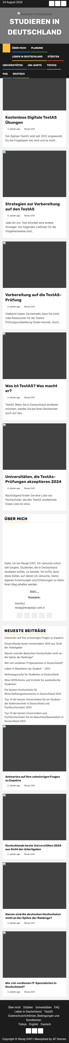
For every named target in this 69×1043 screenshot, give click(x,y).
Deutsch (19, 73)
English (33, 1024)
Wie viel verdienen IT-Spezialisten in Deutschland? (33, 663)
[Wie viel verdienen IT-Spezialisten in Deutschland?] (34, 954)
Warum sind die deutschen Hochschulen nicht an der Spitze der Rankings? (33, 916)
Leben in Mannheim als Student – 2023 (27, 668)
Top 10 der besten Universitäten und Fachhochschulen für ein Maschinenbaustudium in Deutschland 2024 (34, 717)
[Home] (6, 47)
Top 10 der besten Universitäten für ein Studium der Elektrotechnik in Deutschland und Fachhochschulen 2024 (32, 703)
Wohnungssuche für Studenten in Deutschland (31, 674)
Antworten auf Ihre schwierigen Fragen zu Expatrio (34, 637)
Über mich (19, 47)
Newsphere (41, 1039)
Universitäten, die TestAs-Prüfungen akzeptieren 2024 (33, 479)
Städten (53, 56)
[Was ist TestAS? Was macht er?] (34, 355)
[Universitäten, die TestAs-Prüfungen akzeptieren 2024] (34, 446)
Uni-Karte (35, 65)
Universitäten (13, 65)
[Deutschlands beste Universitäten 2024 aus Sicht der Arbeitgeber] (34, 817)
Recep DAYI (29, 129)
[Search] (64, 48)
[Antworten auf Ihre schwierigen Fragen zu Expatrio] (34, 748)
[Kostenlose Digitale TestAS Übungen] (34, 87)
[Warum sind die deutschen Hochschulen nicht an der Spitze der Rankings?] (34, 885)
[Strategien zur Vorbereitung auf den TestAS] (34, 174)
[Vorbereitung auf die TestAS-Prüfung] (34, 264)
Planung (37, 47)
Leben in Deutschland (27, 56)
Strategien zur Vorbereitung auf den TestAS (32, 206)
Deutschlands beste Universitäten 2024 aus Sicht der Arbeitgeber (33, 847)
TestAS (51, 65)
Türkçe (22, 1024)
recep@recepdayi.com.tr (30, 607)
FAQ (5, 73)
